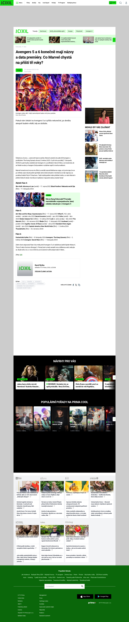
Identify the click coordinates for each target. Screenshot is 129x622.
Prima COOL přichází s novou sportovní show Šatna (105, 133)
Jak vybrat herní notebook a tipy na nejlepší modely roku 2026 (103, 39)
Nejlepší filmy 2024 (37, 574)
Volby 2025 (51, 577)
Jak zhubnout (25, 574)
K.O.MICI (91, 424)
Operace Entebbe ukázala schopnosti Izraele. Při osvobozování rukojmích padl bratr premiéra (76, 505)
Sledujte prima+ (71, 3)
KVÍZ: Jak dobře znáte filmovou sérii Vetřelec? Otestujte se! (106, 160)
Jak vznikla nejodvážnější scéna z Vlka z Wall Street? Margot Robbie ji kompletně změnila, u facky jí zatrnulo (27, 558)
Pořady (54, 3)
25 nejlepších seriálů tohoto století (27, 537)
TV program (59, 574)
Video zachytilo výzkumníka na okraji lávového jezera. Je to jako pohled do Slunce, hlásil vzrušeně (76, 513)
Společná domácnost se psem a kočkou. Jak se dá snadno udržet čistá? (76, 548)
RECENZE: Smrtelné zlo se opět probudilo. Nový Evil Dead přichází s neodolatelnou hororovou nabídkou (58, 385)
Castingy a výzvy (43, 601)
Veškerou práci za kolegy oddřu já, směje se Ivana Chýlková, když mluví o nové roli (51, 495)
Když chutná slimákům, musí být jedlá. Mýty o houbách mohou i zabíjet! (75, 539)
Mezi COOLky (21, 424)
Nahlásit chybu (22, 615)
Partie (75, 574)
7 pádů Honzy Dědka (40, 577)
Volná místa (21, 598)
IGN (21, 255)
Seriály (34, 3)
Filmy (28, 3)
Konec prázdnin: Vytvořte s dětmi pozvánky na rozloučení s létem (76, 556)
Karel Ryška (27, 71)
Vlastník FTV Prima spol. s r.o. (26, 612)
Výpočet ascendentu (45, 580)
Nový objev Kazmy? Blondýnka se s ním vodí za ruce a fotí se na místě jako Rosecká (51, 557)
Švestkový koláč (85, 580)
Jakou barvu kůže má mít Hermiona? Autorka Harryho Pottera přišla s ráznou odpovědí (28, 385)
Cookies (20, 610)
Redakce (41, 612)
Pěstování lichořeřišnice (98, 577)
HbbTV (19, 604)
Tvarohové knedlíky (59, 580)
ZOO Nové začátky (102, 574)
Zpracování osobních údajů (46, 607)
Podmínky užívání (22, 607)
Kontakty (41, 604)
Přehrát (20, 422)
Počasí (81, 574)
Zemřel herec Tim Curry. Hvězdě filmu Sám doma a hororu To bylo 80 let (26, 513)
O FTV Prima (21, 595)
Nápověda (42, 610)
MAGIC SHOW (57, 424)
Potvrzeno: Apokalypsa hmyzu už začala (76, 493)
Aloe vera (86, 577)
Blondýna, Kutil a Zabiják (76, 425)
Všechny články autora (43, 271)
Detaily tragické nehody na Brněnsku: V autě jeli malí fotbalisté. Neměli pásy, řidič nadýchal (25, 505)
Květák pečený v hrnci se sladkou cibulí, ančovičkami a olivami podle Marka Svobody (101, 513)
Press (40, 598)
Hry (39, 3)
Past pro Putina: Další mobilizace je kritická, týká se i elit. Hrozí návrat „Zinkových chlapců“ (27, 495)
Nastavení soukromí (44, 615)
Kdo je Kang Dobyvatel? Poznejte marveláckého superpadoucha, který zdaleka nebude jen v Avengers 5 (60, 201)
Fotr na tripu (38, 424)
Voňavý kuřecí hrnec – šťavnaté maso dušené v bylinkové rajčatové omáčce (101, 504)
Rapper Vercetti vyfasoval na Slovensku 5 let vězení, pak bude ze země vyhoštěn (52, 548)
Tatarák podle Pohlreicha (74, 577)
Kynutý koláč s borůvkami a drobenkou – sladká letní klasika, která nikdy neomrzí (101, 495)
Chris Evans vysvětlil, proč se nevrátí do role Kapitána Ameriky (87, 385)
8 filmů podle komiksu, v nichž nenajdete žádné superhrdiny (26, 547)
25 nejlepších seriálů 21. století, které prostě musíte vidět (35, 39)
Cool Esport (46, 3)
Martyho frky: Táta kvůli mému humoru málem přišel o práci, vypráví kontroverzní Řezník (50, 539)
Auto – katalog (28, 577)
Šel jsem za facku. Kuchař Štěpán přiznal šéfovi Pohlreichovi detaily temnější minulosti (51, 504)
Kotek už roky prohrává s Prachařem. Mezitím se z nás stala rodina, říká (51, 513)
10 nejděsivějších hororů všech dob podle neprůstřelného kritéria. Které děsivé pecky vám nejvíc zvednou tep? (68, 41)
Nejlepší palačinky (72, 580)
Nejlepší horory (49, 574)
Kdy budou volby (90, 574)
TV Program (61, 3)
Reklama (20, 601)
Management (42, 595)
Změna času (68, 574)
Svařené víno (61, 577)
